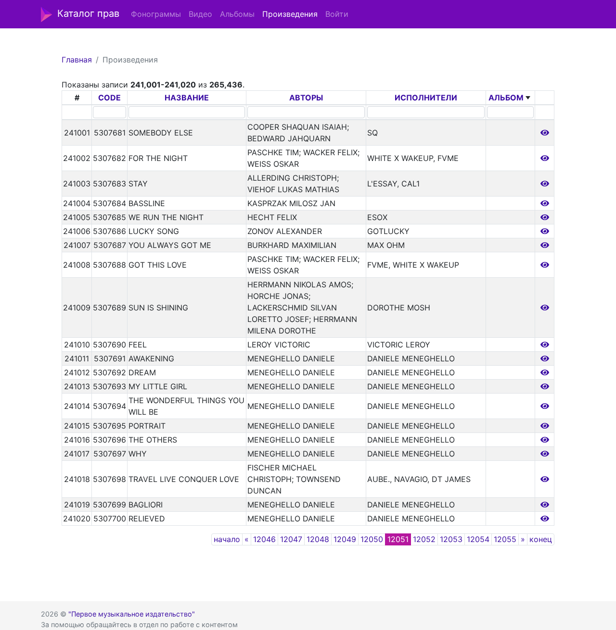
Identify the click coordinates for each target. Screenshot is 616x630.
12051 (398, 539)
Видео (200, 14)
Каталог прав (88, 13)
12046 (264, 539)
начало (227, 539)
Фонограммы (156, 14)
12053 (451, 539)
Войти (336, 14)
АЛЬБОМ (506, 97)
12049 (345, 539)
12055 (505, 539)
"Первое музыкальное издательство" (131, 614)
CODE (109, 97)
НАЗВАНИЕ (187, 97)
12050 (371, 539)
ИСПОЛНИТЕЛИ (426, 97)
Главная (77, 59)
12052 (424, 539)
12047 (291, 539)
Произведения (290, 14)
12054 (478, 539)
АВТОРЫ (306, 97)
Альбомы (237, 14)
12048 (318, 539)
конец (540, 539)
